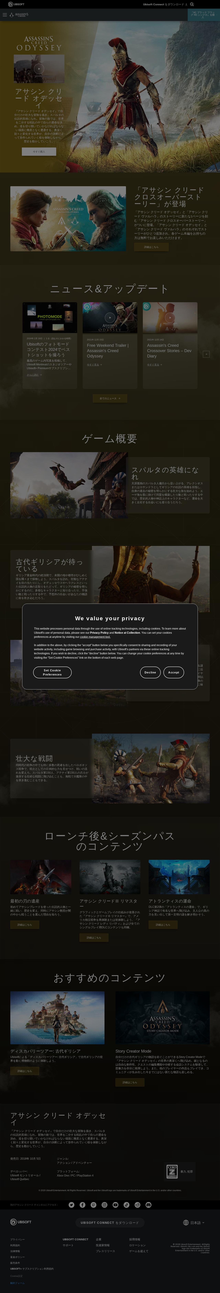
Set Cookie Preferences (52, 672)
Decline (150, 672)
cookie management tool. (95, 636)
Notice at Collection (127, 632)
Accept (173, 672)
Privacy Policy (99, 632)
